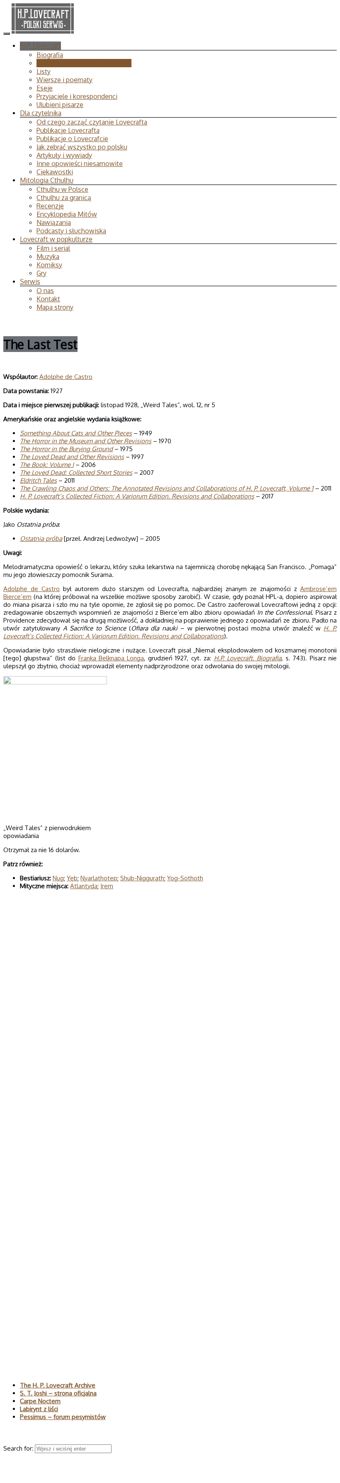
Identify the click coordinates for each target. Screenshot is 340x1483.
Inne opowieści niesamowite (79, 163)
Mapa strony (54, 307)
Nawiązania (53, 222)
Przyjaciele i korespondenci (76, 96)
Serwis (30, 281)
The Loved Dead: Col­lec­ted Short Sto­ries (76, 472)
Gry (41, 273)
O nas (45, 290)
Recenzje (50, 206)
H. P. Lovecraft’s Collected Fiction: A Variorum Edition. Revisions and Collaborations (137, 496)
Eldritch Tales (38, 480)
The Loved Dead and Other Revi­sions (72, 457)
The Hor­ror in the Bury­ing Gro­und (66, 449)
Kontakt (48, 299)
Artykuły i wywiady (64, 155)
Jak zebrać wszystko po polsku (81, 147)
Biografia (49, 55)
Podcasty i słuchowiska (71, 231)
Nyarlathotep (98, 878)
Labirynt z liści (39, 1409)
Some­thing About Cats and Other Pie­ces (76, 433)
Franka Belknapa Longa (111, 658)
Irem (106, 886)
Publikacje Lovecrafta (68, 130)
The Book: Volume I (47, 465)
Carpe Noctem (40, 1401)
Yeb (72, 878)
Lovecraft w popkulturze (56, 239)
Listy (43, 71)
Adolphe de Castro (65, 377)
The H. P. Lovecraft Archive (57, 1385)
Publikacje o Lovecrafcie (72, 138)
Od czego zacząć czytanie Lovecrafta (91, 122)
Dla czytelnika (40, 113)
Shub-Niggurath (142, 878)
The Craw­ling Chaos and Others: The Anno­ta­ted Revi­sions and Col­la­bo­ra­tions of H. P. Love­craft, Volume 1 (166, 488)
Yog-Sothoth (185, 878)
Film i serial (53, 248)
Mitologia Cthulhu (46, 180)
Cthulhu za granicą (63, 197)
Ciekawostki (54, 172)
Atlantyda (83, 886)
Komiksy (49, 265)
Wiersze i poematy (64, 80)
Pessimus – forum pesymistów (63, 1417)
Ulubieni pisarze (59, 104)
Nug (58, 878)
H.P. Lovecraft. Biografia (248, 658)
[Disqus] (170, 1016)
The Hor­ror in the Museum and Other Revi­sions (85, 441)
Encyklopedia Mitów (66, 214)
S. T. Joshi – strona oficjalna (58, 1393)
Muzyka (47, 256)
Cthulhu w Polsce (62, 189)
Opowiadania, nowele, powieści (83, 63)
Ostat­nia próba (41, 538)
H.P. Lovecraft (40, 46)
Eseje (44, 88)
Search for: (19, 1448)
